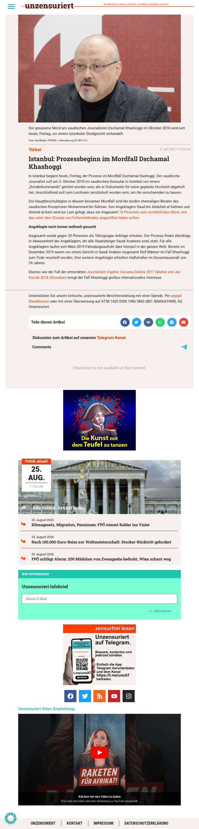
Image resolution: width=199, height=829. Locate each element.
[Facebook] (70, 696)
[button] (11, 6)
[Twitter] (85, 696)
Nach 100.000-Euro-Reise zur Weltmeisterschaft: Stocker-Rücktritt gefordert (101, 541)
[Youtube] (114, 696)
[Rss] (99, 696)
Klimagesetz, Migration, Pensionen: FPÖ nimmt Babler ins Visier (91, 524)
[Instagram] (129, 696)
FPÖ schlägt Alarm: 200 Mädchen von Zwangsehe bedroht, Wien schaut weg (101, 558)
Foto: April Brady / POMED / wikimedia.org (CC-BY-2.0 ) (58, 140)
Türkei (35, 149)
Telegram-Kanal (111, 337)
